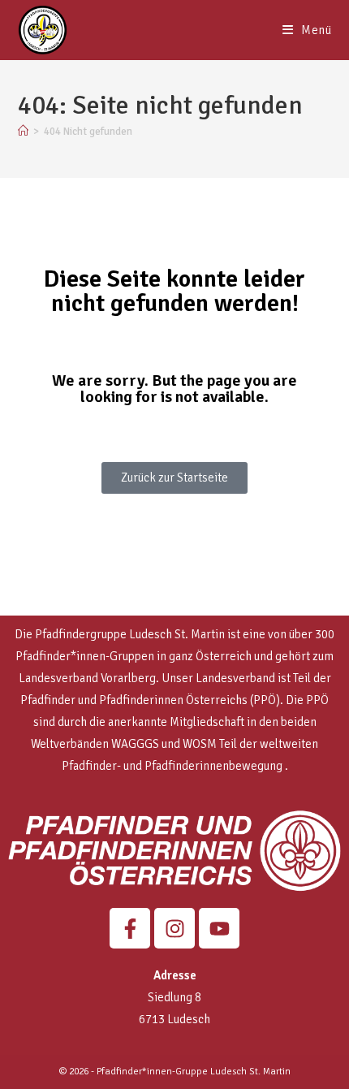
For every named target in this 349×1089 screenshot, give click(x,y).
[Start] (23, 131)
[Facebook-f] (130, 928)
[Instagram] (174, 928)
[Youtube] (219, 928)
